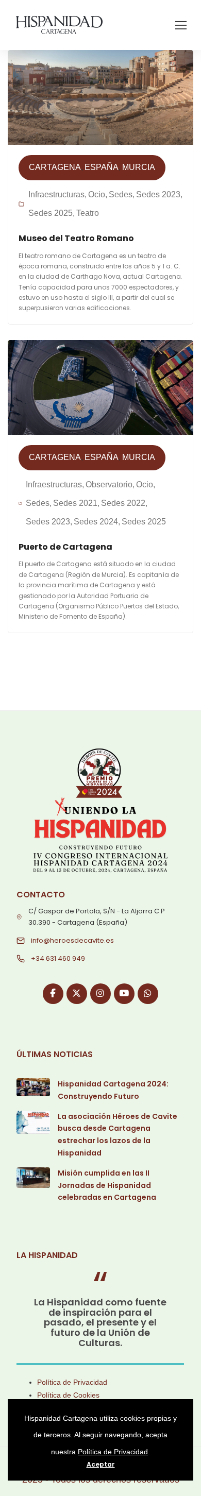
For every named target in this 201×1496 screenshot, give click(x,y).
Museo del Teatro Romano (76, 238)
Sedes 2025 (50, 213)
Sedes (120, 194)
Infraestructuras (56, 194)
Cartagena (55, 167)
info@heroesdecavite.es (72, 940)
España (102, 167)
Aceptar (101, 1464)
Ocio (96, 194)
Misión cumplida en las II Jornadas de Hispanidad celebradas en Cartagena (107, 1185)
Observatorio (109, 484)
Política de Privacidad (72, 1382)
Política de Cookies (68, 1395)
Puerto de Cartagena (65, 547)
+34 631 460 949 (58, 958)
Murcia (138, 167)
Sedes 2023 (158, 194)
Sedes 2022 (123, 503)
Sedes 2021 (75, 503)
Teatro (87, 213)
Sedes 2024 (96, 521)
